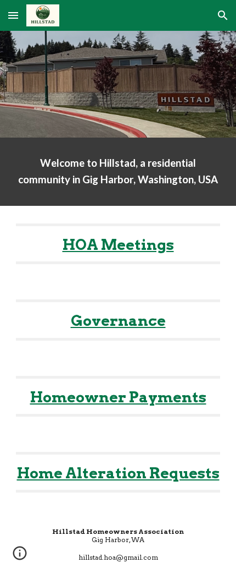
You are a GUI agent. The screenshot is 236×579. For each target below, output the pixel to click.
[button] (13, 15)
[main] (118, 172)
